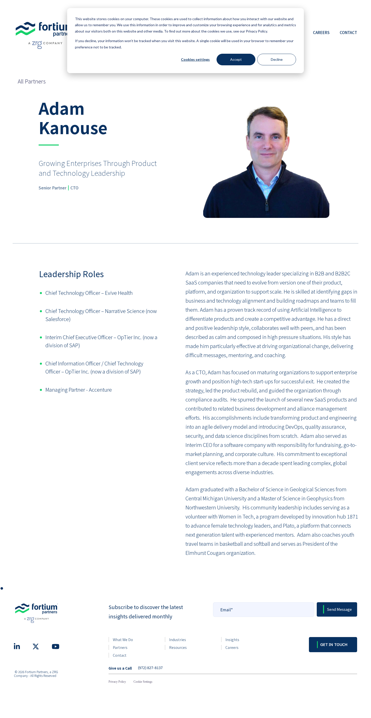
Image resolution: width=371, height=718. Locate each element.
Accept (236, 59)
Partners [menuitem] (120, 647)
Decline (277, 59)
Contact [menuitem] (348, 32)
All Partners (32, 81)
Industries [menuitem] (177, 639)
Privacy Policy (117, 681)
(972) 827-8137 (150, 668)
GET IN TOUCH (334, 644)
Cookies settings (195, 59)
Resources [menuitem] (178, 647)
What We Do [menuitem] (123, 639)
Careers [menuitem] (321, 32)
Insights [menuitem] (232, 639)
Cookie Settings (143, 681)
